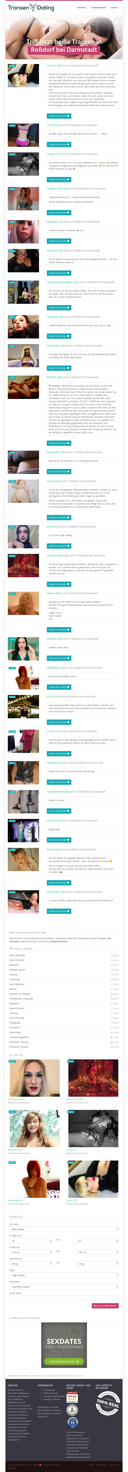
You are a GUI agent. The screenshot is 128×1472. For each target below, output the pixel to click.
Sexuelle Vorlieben (52, 1399)
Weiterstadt (64, 1032)
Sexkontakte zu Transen (48, 1407)
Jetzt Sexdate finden (106, 1305)
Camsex (114, 7)
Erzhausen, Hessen (64, 1046)
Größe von (14, 1247)
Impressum (114, 1465)
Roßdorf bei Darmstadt (84, 66)
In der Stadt (15, 1293)
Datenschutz (101, 1465)
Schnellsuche (49, 1390)
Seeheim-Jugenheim (64, 1037)
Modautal (64, 1003)
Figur (11, 1270)
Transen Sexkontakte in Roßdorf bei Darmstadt (61, 1375)
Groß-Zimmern (64, 960)
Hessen (35, 1375)
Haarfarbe (14, 1281)
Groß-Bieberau (64, 984)
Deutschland (24, 1375)
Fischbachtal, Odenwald (64, 998)
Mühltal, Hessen (64, 969)
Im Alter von (15, 1235)
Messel (64, 988)
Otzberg (64, 1013)
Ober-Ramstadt (64, 955)
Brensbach (64, 1027)
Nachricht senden (58, 115)
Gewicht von (15, 1258)
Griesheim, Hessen (64, 1041)
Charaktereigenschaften (54, 1396)
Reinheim (64, 964)
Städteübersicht (98, 7)
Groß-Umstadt (64, 1017)
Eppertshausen (64, 1008)
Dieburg (64, 974)
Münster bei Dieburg (64, 993)
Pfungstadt (64, 1022)
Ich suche (14, 1224)
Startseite (81, 7)
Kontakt (90, 1465)
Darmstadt (64, 979)
